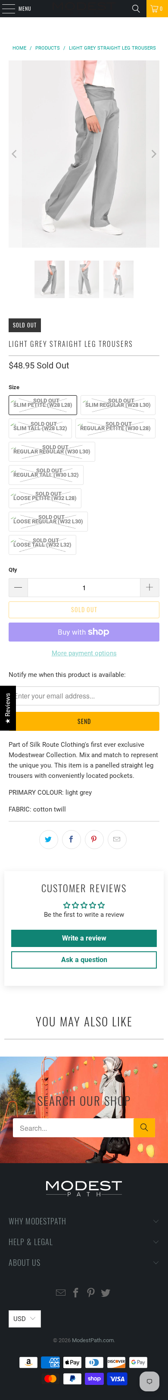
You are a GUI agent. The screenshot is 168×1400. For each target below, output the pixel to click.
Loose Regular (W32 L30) (48, 521)
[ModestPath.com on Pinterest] (91, 1294)
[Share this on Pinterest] (94, 839)
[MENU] (4, 8)
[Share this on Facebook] (71, 839)
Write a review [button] (84, 938)
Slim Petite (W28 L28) (42, 405)
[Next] (153, 154)
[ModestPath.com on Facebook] (76, 1294)
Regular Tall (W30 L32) (46, 475)
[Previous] (15, 154)
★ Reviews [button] (8, 708)
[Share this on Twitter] (48, 839)
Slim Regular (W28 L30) (118, 405)
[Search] (136, 8)
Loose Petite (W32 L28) (45, 498)
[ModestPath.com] (84, 8)
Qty (13, 569)
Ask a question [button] (84, 960)
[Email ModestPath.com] (61, 1294)
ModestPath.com (93, 1340)
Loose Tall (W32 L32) (42, 544)
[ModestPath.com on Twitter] (106, 1294)
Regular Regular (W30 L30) (51, 451)
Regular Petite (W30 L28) (115, 428)
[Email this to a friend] (117, 839)
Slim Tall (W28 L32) (40, 428)
